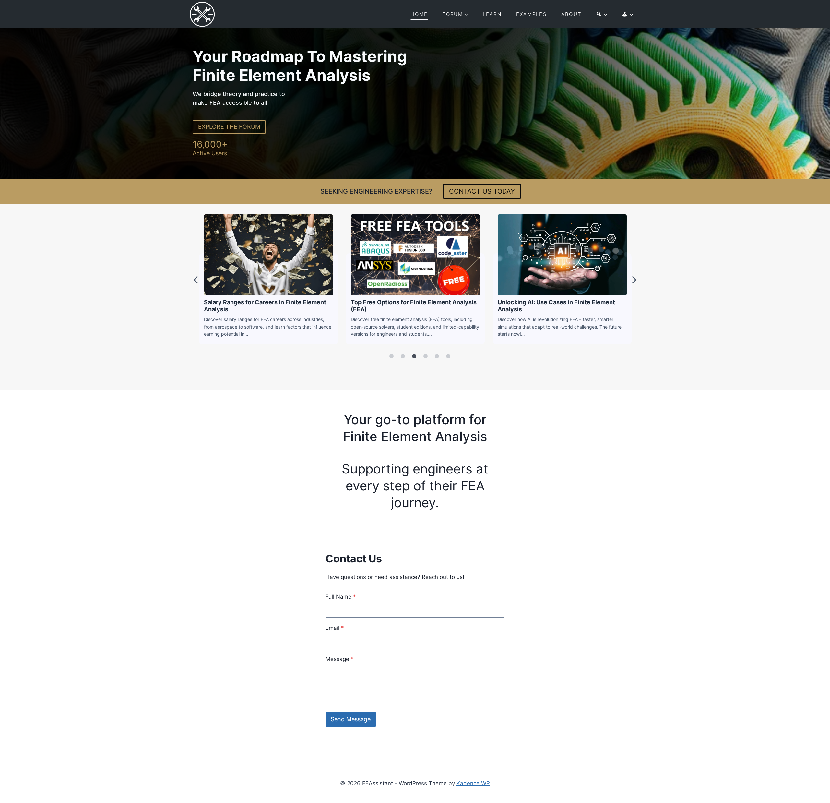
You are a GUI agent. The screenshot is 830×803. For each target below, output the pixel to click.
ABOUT (571, 14)
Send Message (351, 719)
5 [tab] (436, 356)
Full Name (341, 596)
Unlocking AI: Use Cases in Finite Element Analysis (561, 254)
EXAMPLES (531, 14)
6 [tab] (448, 356)
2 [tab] (402, 356)
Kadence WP (473, 783)
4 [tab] (425, 356)
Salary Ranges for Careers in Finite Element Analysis (268, 254)
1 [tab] (391, 356)
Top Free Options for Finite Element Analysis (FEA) (415, 254)
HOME (419, 14)
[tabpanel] (268, 279)
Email (335, 628)
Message (340, 659)
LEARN (492, 14)
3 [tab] (414, 356)
